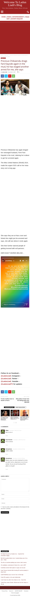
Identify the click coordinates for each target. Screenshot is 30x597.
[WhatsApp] (13, 76)
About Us (11, 591)
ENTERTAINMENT (18, 17)
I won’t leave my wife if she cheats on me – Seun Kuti (13, 579)
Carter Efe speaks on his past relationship (10, 577)
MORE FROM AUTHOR (20, 407)
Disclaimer (26, 591)
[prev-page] (14, 422)
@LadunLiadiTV (7, 384)
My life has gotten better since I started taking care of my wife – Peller (14, 559)
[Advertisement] (15, 38)
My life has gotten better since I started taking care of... (15, 418)
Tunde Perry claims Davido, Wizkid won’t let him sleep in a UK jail (14, 583)
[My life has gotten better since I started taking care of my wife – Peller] (15, 413)
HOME (3, 17)
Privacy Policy (4, 591)
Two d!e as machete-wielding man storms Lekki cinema (13, 562)
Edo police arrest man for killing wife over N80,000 (22, 400)
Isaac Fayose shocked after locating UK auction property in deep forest (24, 418)
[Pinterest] (9, 76)
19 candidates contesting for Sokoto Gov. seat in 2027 (13, 565)
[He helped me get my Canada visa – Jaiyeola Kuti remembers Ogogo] (5, 413)
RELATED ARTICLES (9, 407)
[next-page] (16, 422)
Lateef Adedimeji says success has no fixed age (12, 574)
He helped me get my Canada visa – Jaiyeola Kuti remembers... (4, 418)
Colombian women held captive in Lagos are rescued (13, 567)
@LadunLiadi (6, 376)
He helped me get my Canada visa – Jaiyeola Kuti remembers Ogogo (12, 554)
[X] (6, 76)
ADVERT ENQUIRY (17, 19)
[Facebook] (2, 76)
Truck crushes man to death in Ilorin (7, 399)
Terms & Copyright (15, 592)
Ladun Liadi (4, 72)
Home (2, 55)
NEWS (9, 17)
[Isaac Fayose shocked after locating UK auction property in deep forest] (24, 413)
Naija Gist (6, 55)
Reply (7, 435)
